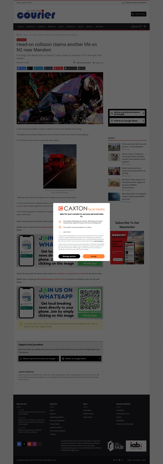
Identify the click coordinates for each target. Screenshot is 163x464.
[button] (81, 232)
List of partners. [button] (99, 241)
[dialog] (81, 232)
